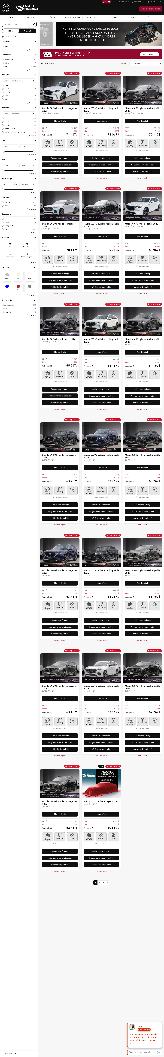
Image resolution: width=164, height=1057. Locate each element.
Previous (45, 34)
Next (157, 34)
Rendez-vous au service (151, 9)
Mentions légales (60, 178)
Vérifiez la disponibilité (60, 171)
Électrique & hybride (72, 17)
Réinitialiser (32, 50)
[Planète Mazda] (20, 7)
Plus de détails (60, 121)
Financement (92, 17)
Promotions (112, 17)
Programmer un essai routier (60, 165)
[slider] (3, 151)
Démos (52, 17)
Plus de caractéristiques (61, 150)
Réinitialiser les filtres (11, 37)
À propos (152, 17)
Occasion (31, 17)
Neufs (11, 17)
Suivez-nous (123, 2)
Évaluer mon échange (60, 158)
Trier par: (123, 64)
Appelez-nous (138, 2)
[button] (41, 90)
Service (132, 17)
